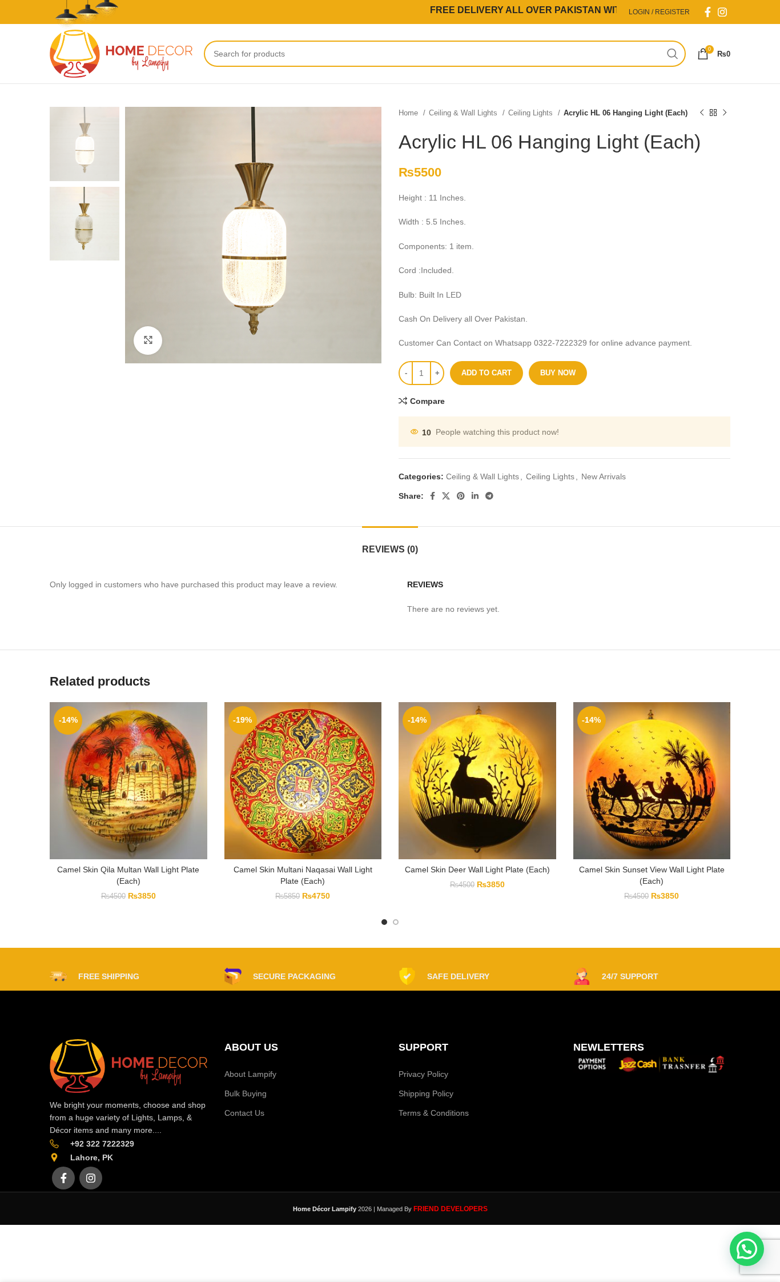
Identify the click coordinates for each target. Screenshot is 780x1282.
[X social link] (446, 495)
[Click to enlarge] (148, 340)
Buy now (558, 372)
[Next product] (724, 113)
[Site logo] (121, 53)
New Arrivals (603, 476)
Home (409, 113)
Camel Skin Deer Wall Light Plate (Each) (477, 869)
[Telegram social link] (489, 495)
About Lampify (250, 1074)
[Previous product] (701, 113)
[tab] (390, 543)
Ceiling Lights (531, 113)
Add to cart (486, 372)
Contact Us (244, 1112)
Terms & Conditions (434, 1112)
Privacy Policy (423, 1074)
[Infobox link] (94, 976)
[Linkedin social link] (475, 495)
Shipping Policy (426, 1093)
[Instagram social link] (722, 12)
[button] (747, 1249)
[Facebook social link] (707, 12)
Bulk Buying (245, 1093)
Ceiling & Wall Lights (464, 113)
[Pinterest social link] (460, 495)
